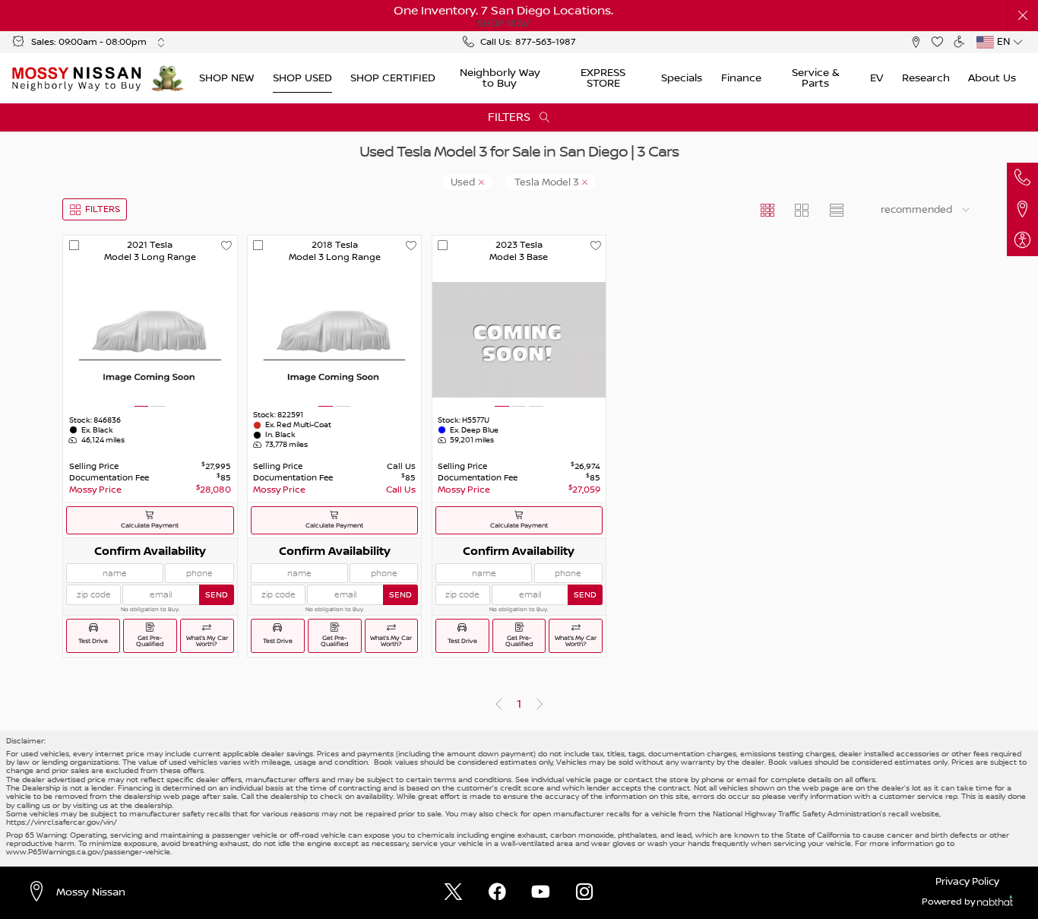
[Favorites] (937, 42)
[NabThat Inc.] (995, 902)
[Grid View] (768, 209)
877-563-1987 (545, 42)
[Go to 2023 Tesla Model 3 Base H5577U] (519, 339)
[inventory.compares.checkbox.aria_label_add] (74, 246)
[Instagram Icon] (584, 893)
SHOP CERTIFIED (392, 78)
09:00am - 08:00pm (103, 42)
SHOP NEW (226, 78)
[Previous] (498, 705)
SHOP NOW (503, 23)
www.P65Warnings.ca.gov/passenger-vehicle (88, 852)
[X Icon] (453, 893)
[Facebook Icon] (497, 893)
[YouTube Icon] (540, 893)
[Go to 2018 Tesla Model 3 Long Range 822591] (334, 339)
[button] (1023, 16)
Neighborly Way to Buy (500, 78)
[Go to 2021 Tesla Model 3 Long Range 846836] (149, 339)
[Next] (539, 705)
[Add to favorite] (226, 246)
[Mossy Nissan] (77, 77)
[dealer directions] (40, 892)
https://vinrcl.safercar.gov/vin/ (61, 822)
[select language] (1018, 42)
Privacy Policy (967, 882)
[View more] (161, 42)
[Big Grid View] (802, 209)
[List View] (836, 209)
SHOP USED (302, 78)
